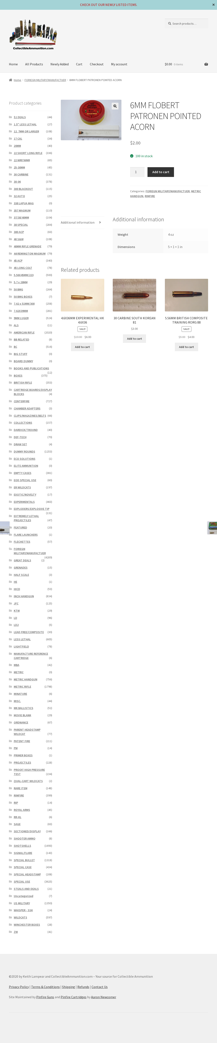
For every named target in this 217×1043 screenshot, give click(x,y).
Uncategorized (23, 896)
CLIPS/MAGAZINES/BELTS (30, 416)
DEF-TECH (20, 437)
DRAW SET (20, 444)
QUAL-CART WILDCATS (28, 781)
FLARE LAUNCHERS (26, 535)
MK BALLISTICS (23, 708)
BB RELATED (21, 339)
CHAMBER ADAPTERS (27, 408)
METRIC (19, 672)
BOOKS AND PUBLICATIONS (31, 368)
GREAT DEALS (22, 560)
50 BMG (18, 289)
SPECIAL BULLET (24, 860)
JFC (16, 603)
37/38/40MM (21, 217)
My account (119, 64)
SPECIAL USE (22, 881)
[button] (115, 106)
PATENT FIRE (22, 741)
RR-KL (17, 817)
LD (15, 618)
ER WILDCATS (22, 487)
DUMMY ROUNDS (24, 451)
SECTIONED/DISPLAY (27, 831)
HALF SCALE (21, 575)
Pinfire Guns (45, 997)
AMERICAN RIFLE (24, 332)
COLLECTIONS (23, 423)
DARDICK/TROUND (26, 430)
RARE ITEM (20, 788)
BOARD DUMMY (23, 361)
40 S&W (19, 239)
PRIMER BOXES (23, 755)
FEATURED (20, 527)
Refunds (83, 987)
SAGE (17, 824)
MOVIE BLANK (22, 715)
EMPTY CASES (22, 473)
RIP (16, 803)
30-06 (17, 182)
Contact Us (100, 987)
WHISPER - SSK (23, 910)
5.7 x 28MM (21, 282)
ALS (16, 325)
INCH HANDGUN (24, 596)
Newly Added (59, 64)
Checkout (97, 64)
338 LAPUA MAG (24, 203)
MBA (16, 665)
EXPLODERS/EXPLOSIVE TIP (31, 509)
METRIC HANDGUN (25, 679)
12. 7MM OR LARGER (26, 131)
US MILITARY (22, 903)
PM (16, 748)
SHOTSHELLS (22, 846)
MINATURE (20, 694)
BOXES (18, 375)
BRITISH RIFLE (23, 382)
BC (15, 347)
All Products (34, 64)
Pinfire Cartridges (73, 997)
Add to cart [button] (82, 347)
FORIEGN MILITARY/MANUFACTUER (45, 80)
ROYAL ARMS (22, 810)
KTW (17, 611)
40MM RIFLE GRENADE (27, 246)
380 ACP (19, 232)
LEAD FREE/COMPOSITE (29, 632)
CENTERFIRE (21, 401)
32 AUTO (19, 196)
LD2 (16, 625)
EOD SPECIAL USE (25, 480)
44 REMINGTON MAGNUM (30, 253)
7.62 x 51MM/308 (24, 304)
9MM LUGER (21, 318)
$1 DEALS (20, 117)
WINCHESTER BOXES (27, 925)
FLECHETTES (22, 542)
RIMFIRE (150, 196)
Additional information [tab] (78, 222)
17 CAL (18, 138)
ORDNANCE (21, 722)
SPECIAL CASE (23, 867)
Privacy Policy (19, 987)
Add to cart (160, 172)
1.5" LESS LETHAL (25, 124)
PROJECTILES (22, 762)
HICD (17, 589)
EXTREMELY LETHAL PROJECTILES (26, 518)
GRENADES (21, 567)
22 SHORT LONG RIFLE (28, 153)
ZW (16, 932)
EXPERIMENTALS (24, 502)
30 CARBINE (21, 174)
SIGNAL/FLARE (23, 853)
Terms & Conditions (45, 987)
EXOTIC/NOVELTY (25, 494)
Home (13, 64)
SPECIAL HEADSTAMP (27, 874)
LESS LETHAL (22, 639)
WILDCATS (20, 917)
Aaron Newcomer (103, 997)
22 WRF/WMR (22, 160)
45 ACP (18, 260)
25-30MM (19, 167)
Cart (79, 64)
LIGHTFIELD (21, 646)
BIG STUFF (20, 354)
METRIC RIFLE (22, 686)
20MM (17, 146)
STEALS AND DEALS (26, 889)
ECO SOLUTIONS (24, 459)
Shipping (68, 987)
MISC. (17, 701)
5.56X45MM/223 (23, 275)
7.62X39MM (21, 311)
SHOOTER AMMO (24, 838)
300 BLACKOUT (23, 189)
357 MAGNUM (22, 210)
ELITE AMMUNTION (26, 466)
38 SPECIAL (21, 225)
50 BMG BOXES (23, 297)
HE (15, 582)
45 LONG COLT (23, 268)
